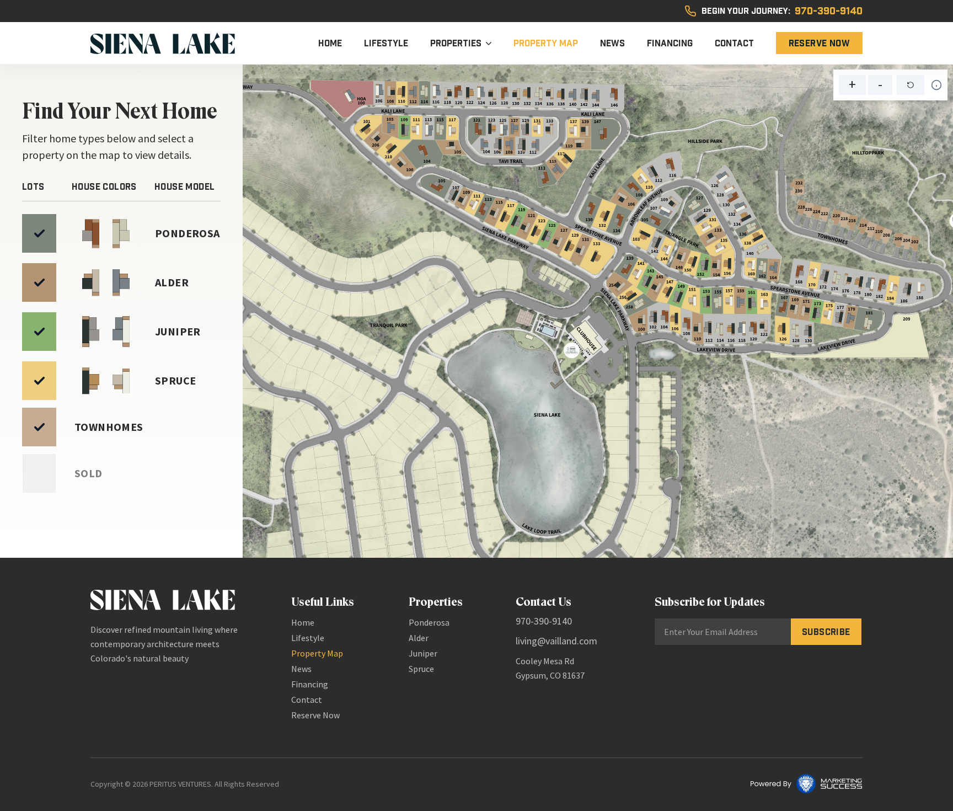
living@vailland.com (556, 640)
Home (330, 43)
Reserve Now (819, 43)
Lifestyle (386, 43)
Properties (455, 43)
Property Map (545, 43)
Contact (734, 43)
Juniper (423, 653)
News (612, 43)
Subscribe (826, 631)
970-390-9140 (829, 11)
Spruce (421, 668)
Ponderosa (429, 622)
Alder (419, 637)
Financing (670, 43)
